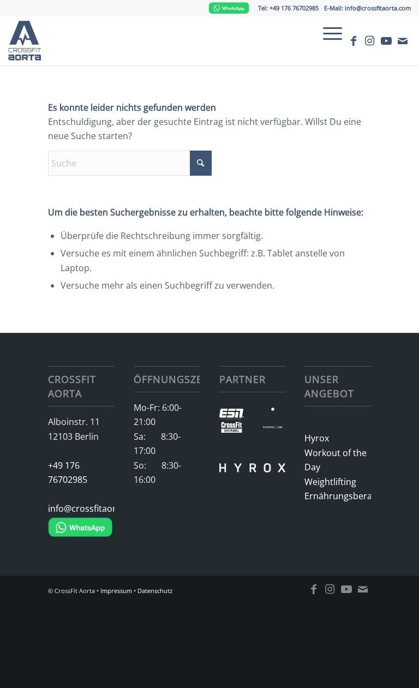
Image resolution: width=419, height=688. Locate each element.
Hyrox (316, 438)
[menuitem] (327, 33)
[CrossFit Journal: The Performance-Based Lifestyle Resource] (231, 429)
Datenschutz (154, 591)
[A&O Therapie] (272, 408)
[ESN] (231, 416)
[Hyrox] (252, 457)
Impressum (116, 591)
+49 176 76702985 (67, 472)
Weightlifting (330, 482)
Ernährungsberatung (337, 496)
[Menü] (327, 33)
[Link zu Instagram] (370, 41)
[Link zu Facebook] (353, 41)
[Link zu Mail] (402, 41)
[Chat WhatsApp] (229, 8)
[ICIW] (272, 429)
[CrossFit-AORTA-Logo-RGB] (27, 40)
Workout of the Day (335, 460)
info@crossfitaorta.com (81, 508)
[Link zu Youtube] (386, 41)
